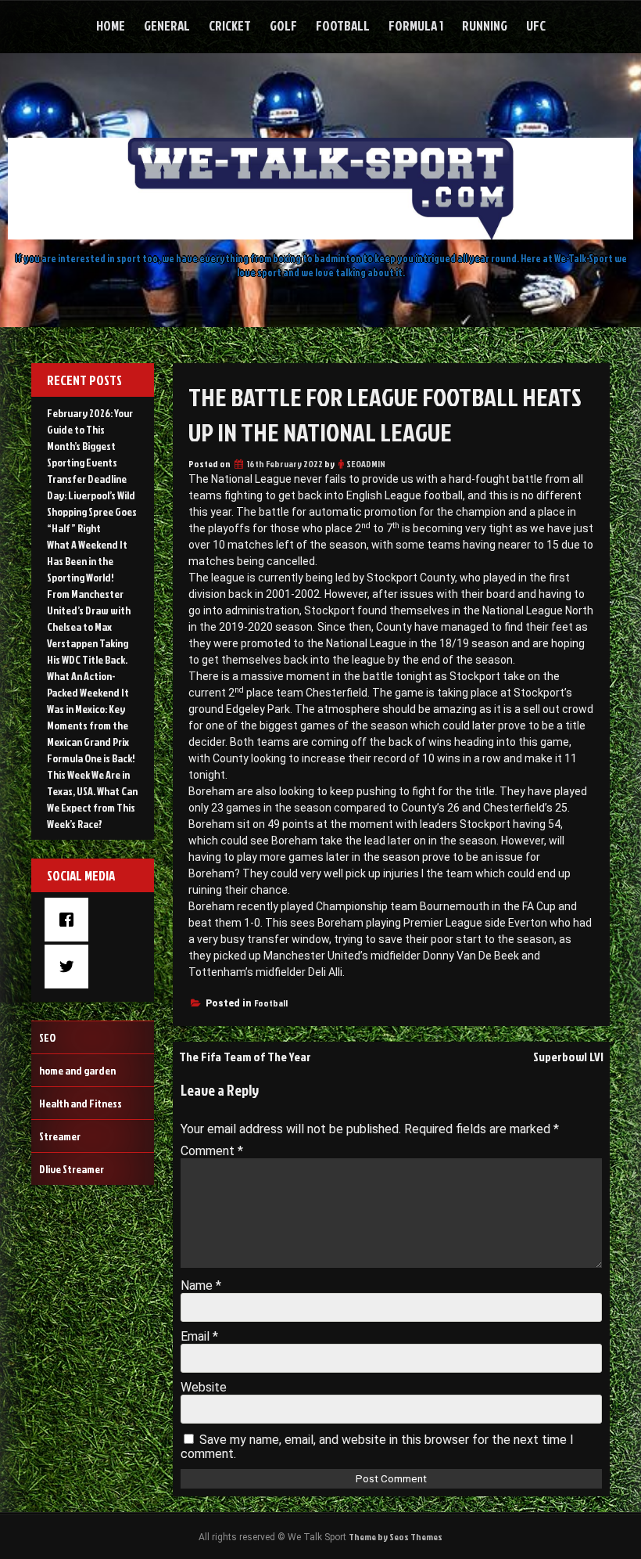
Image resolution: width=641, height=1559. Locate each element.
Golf (283, 25)
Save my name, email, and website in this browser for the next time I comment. (377, 1446)
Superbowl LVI (568, 1056)
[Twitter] (70, 966)
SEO (47, 1037)
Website (204, 1387)
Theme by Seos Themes (395, 1536)
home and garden (77, 1070)
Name (201, 1285)
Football (343, 25)
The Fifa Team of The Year (245, 1056)
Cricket (230, 25)
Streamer (60, 1136)
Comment (212, 1150)
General (167, 25)
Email (199, 1336)
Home (110, 25)
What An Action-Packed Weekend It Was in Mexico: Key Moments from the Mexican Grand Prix (88, 708)
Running (484, 25)
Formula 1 (416, 25)
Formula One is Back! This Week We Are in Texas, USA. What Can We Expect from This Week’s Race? (92, 791)
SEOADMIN (365, 463)
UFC (536, 25)
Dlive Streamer (71, 1168)
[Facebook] (70, 919)
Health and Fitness (80, 1103)
